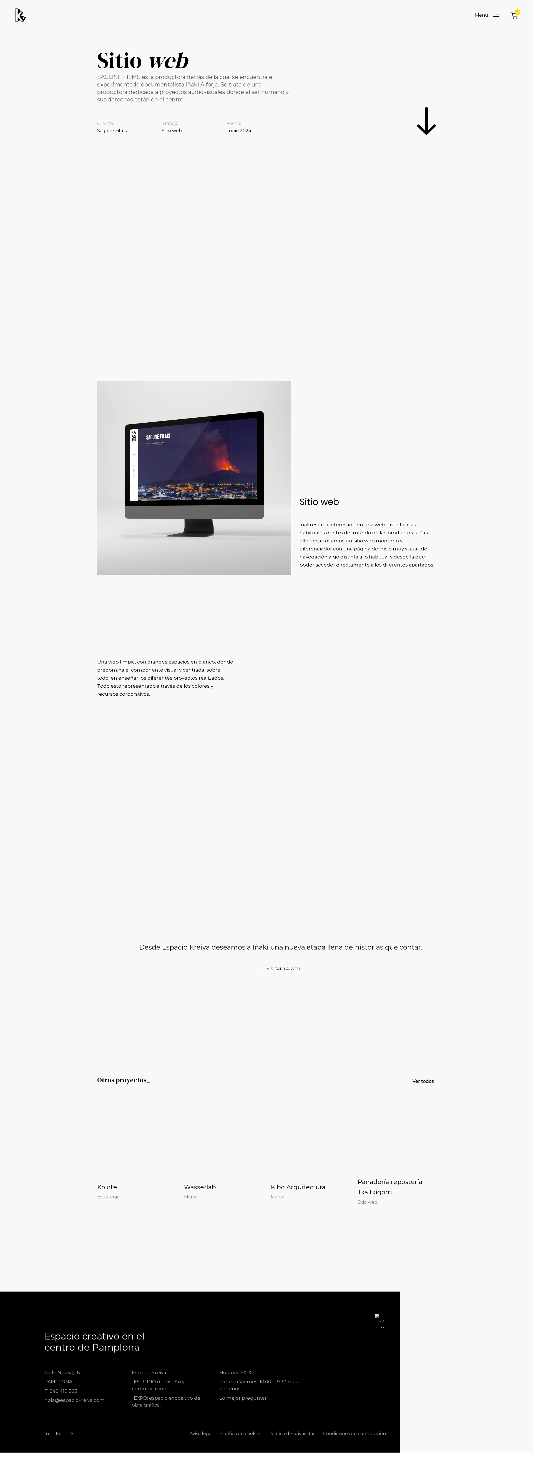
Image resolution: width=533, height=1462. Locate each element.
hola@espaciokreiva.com (74, 1400)
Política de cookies (240, 1433)
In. (47, 1433)
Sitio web (368, 1202)
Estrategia (108, 1197)
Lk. (72, 1433)
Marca (191, 1197)
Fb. (59, 1433)
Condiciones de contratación (354, 1433)
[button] (489, 15)
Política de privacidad (292, 1433)
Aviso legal (201, 1433)
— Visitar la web (281, 968)
